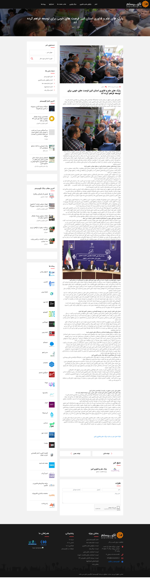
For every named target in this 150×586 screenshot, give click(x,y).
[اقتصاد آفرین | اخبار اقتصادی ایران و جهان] (52, 455)
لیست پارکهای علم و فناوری (90, 546)
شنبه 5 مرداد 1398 (113, 87)
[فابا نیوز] (52, 304)
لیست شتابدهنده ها (92, 542)
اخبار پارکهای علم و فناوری (45, 80)
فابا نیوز (45, 302)
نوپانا (46, 383)
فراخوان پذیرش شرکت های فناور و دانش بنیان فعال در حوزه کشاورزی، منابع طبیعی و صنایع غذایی (39, 161)
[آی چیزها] (52, 415)
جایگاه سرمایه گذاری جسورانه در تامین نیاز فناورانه (39, 108)
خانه (78, 27)
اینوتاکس (45, 322)
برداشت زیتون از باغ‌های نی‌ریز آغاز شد (39, 228)
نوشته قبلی (106, 453)
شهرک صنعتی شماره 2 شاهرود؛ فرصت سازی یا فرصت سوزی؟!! (39, 205)
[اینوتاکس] (52, 324)
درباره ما (71, 539)
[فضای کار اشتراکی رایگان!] (52, 196)
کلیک (46, 403)
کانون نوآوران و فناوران (42, 123)
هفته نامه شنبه (43, 463)
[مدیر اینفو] (52, 354)
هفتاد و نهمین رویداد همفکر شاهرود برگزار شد (40, 217)
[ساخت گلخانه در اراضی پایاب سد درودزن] (52, 241)
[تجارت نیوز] (52, 435)
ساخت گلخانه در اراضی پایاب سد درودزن (39, 240)
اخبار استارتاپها (48, 87)
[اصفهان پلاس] (52, 274)
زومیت (46, 139)
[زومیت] (52, 445)
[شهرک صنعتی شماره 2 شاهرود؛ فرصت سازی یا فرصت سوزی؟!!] (52, 206)
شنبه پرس (45, 332)
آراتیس (46, 282)
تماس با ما (70, 542)
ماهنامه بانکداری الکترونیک (40, 493)
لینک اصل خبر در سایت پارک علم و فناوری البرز (107, 436)
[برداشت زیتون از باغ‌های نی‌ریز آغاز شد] (52, 229)
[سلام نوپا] (52, 394)
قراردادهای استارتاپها (92, 561)
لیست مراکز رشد (93, 549)
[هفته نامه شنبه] (52, 465)
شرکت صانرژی (44, 197)
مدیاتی (46, 423)
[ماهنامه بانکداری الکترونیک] (52, 495)
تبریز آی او (45, 473)
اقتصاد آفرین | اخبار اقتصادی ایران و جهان (39, 454)
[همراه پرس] (52, 294)
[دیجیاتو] (52, 344)
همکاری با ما (70, 546)
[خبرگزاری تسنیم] (52, 374)
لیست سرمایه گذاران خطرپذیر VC (88, 558)
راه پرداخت (44, 503)
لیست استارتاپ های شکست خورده (88, 555)
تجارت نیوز (45, 433)
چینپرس (45, 362)
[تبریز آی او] (52, 475)
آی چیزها (45, 413)
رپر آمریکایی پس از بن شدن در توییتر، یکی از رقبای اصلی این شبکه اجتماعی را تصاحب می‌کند (39, 133)
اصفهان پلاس (44, 272)
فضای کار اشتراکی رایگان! (40, 194)
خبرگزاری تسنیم (43, 372)
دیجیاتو (45, 342)
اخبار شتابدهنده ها (47, 83)
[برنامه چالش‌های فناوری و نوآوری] (52, 485)
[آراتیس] (52, 284)
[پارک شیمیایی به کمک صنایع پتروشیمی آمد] (52, 148)
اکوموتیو (45, 312)
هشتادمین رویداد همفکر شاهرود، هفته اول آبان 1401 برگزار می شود (40, 119)
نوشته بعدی (76, 453)
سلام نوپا (45, 393)
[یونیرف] (32, 543)
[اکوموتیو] (52, 314)
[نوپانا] (52, 384)
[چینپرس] (52, 364)
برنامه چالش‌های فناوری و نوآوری (40, 484)
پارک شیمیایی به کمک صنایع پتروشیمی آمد (39, 147)
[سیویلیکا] (43, 543)
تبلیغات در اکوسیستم (68, 549)
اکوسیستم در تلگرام (114, 561)
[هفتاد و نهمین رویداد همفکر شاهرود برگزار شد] (52, 218)
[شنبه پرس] (52, 334)
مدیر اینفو (45, 151)
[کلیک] (52, 405)
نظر (102, 87)
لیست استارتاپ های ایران (90, 552)
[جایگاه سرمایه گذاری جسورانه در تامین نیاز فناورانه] (52, 108)
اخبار (73, 27)
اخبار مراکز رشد (48, 90)
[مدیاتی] (52, 425)
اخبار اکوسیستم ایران (92, 539)
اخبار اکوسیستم (48, 77)
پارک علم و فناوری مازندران (41, 166)
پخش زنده (95, 564)
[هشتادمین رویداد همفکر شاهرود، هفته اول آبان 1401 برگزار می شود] (52, 118)
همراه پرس (44, 292)
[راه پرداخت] (52, 505)
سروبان (46, 232)
